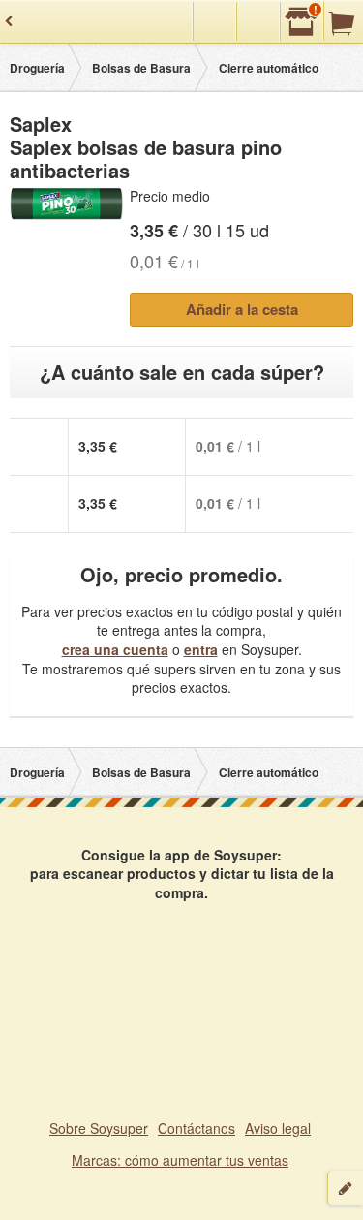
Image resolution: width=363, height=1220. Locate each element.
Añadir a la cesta (242, 309)
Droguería (37, 68)
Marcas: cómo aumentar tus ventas (180, 1160)
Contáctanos (196, 1128)
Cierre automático (268, 68)
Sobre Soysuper (98, 1128)
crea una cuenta (115, 649)
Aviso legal (278, 1128)
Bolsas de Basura (141, 68)
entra (201, 649)
